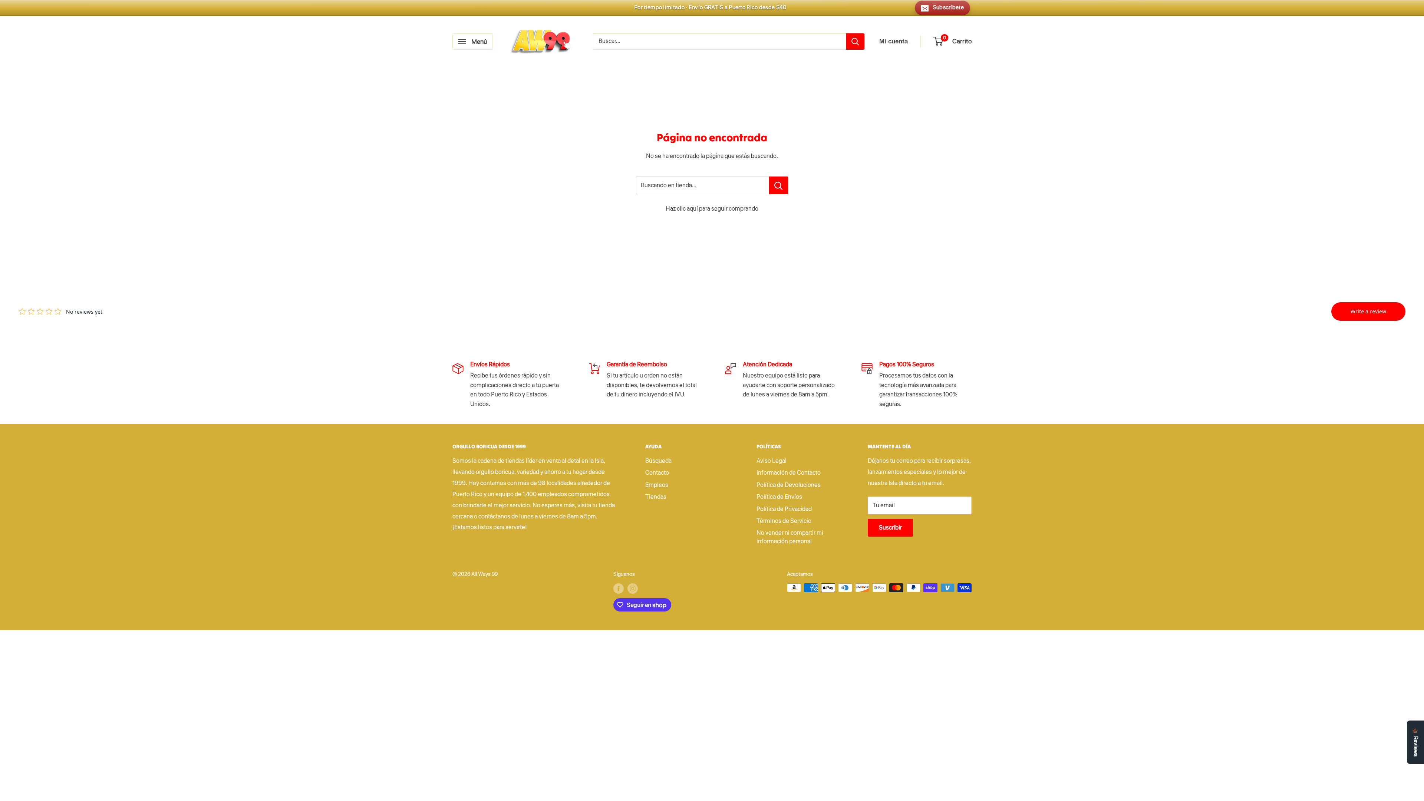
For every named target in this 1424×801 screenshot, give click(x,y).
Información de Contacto (788, 473)
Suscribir (890, 528)
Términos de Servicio (783, 521)
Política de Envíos (779, 497)
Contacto (657, 473)
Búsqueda (658, 461)
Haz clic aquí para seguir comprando (712, 209)
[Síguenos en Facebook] (618, 588)
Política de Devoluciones (788, 485)
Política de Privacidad (784, 509)
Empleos (656, 485)
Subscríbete (948, 7)
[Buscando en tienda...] (778, 185)
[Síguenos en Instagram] (632, 588)
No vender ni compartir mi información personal (789, 537)
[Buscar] (855, 41)
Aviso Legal (771, 461)
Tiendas (655, 497)
